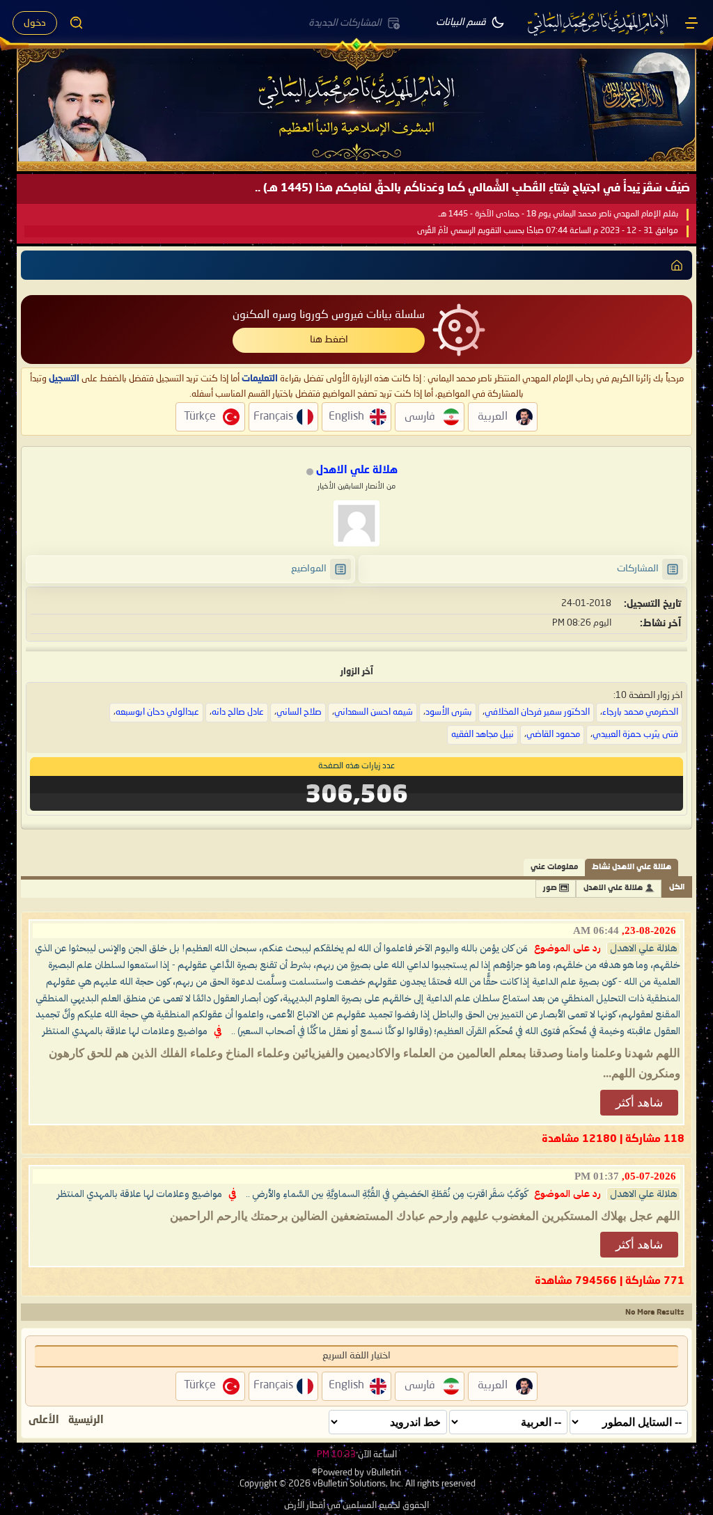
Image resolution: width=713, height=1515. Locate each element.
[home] (677, 265)
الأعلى (44, 1420)
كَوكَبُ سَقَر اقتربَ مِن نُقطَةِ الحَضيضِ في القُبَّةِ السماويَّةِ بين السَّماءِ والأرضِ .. (387, 1194)
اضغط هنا (329, 339)
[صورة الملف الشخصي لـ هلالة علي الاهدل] (356, 523)
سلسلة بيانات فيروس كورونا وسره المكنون (329, 315)
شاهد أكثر (639, 1102)
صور (550, 888)
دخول (35, 23)
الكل (676, 887)
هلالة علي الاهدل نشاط (631, 867)
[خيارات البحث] (76, 22)
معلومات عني (554, 867)
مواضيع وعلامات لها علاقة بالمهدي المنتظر (124, 1031)
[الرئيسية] (691, 23)
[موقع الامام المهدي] (599, 23)
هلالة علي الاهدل (613, 888)
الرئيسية (86, 1420)
